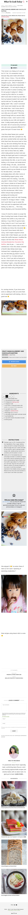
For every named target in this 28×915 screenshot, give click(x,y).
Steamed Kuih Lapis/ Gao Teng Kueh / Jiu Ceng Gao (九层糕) (13, 836)
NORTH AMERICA (8, 5)
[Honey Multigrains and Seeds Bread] (14, 852)
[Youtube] (16, 905)
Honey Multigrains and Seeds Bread (8, 866)
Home (2, 5)
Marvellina (8, 12)
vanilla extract (14, 410)
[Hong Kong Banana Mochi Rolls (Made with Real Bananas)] (14, 793)
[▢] (3, 398)
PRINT (15, 366)
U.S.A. (15, 5)
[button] (2, 357)
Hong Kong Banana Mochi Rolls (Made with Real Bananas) (13, 807)
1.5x (10, 396)
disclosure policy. (5, 16)
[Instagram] (12, 905)
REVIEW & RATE (15, 361)
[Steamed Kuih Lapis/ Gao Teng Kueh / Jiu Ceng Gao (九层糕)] (14, 823)
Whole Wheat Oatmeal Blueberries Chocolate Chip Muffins (12, 242)
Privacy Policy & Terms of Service (14, 910)
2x (12, 396)
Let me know (6, 501)
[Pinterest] (14, 905)
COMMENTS (14, 68)
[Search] (23, 2)
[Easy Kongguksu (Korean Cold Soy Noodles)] (14, 881)
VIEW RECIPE (14, 65)
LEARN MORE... (19, 774)
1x (6, 396)
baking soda (15, 402)
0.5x (4, 396)
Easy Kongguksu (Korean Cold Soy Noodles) (10, 895)
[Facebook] (11, 905)
